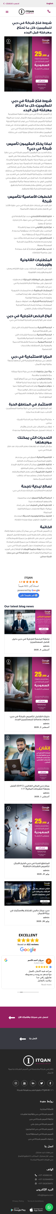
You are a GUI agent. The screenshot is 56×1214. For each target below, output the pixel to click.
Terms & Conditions (36, 1201)
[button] (7, 12)
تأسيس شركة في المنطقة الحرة (39, 1134)
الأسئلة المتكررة (46, 1109)
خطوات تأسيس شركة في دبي (40, 1139)
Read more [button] (46, 984)
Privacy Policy (18, 1201)
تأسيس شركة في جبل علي (42, 1124)
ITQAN (28, 577)
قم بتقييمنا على (27, 595)
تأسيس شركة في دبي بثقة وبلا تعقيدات (36, 1114)
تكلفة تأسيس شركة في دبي (41, 1119)
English (50, 3)
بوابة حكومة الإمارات (32, 549)
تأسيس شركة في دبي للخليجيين (39, 1129)
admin (46, 646)
